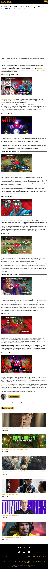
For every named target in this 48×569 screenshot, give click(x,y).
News (3, 556)
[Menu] (46, 2)
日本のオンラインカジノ (39, 558)
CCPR (20, 562)
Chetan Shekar (22, 8)
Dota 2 (13, 8)
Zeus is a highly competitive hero (8, 99)
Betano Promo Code (8, 558)
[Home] (6, 1)
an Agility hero (11, 138)
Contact (3, 561)
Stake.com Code (28, 558)
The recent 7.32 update (6, 384)
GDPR (45, 561)
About (9, 561)
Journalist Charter (16, 561)
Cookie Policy (26, 562)
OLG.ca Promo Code (19, 558)
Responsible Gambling (36, 561)
